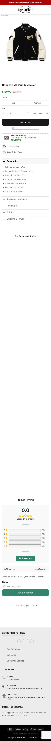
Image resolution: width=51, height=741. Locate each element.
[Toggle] (4, 649)
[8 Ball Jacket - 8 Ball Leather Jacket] (25, 9)
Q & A (9, 212)
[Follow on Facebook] (19, 641)
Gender (5, 97)
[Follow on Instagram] (23, 641)
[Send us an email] (28, 641)
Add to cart (25, 122)
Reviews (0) (12, 206)
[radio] (13, 102)
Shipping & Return (15, 219)
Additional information (17, 199)
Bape (6, 15)
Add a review (25, 558)
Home (2, 15)
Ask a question (25, 592)
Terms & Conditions (20, 734)
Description (12, 161)
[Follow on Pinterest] (32, 641)
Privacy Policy (33, 734)
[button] (4, 9)
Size (3, 108)
